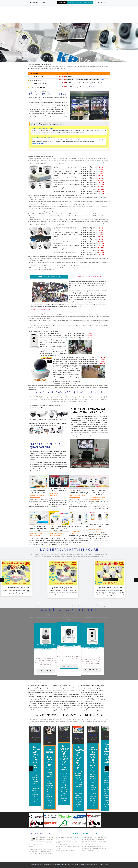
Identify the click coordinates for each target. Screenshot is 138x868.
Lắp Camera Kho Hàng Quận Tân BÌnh (16, 587)
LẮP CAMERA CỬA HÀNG (49, 739)
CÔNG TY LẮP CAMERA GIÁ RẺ (40, 834)
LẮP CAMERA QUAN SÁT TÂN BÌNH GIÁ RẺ (69, 549)
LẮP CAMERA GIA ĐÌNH (78, 737)
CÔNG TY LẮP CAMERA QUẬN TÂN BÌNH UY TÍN (69, 392)
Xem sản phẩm (46, 671)
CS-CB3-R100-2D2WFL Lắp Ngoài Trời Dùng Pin (39, 528)
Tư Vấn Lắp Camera (88, 2)
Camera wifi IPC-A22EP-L (79, 528)
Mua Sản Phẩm (69, 666)
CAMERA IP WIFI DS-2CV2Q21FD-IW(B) (59, 489)
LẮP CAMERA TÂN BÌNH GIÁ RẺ (39, 3)
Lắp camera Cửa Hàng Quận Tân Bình (63, 588)
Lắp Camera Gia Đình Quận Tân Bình (110, 587)
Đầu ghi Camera (79, 2)
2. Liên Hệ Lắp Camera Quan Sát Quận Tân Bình (43, 137)
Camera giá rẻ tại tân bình (37, 133)
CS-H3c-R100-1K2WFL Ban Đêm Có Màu (39, 492)
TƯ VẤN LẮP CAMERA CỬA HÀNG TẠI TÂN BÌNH (49, 276)
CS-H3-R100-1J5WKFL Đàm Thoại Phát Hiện (79, 492)
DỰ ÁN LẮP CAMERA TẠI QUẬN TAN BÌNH (45, 445)
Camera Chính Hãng (62, 2)
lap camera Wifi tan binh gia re (39, 143)
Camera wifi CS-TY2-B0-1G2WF (99, 525)
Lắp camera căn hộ (35, 736)
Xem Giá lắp (70, 84)
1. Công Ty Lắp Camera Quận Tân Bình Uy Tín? (42, 128)
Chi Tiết (93, 86)
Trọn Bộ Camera (71, 2)
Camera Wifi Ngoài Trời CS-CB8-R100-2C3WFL (99, 493)
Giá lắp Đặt (101, 79)
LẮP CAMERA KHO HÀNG (93, 736)
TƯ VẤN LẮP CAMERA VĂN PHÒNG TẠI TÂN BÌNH (88, 276)
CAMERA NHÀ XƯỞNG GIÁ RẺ (107, 735)
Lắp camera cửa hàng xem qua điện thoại (40, 309)
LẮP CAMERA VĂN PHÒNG (64, 736)
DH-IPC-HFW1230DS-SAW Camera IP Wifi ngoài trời (59, 528)
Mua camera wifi (92, 670)
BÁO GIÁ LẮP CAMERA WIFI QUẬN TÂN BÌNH (69, 610)
